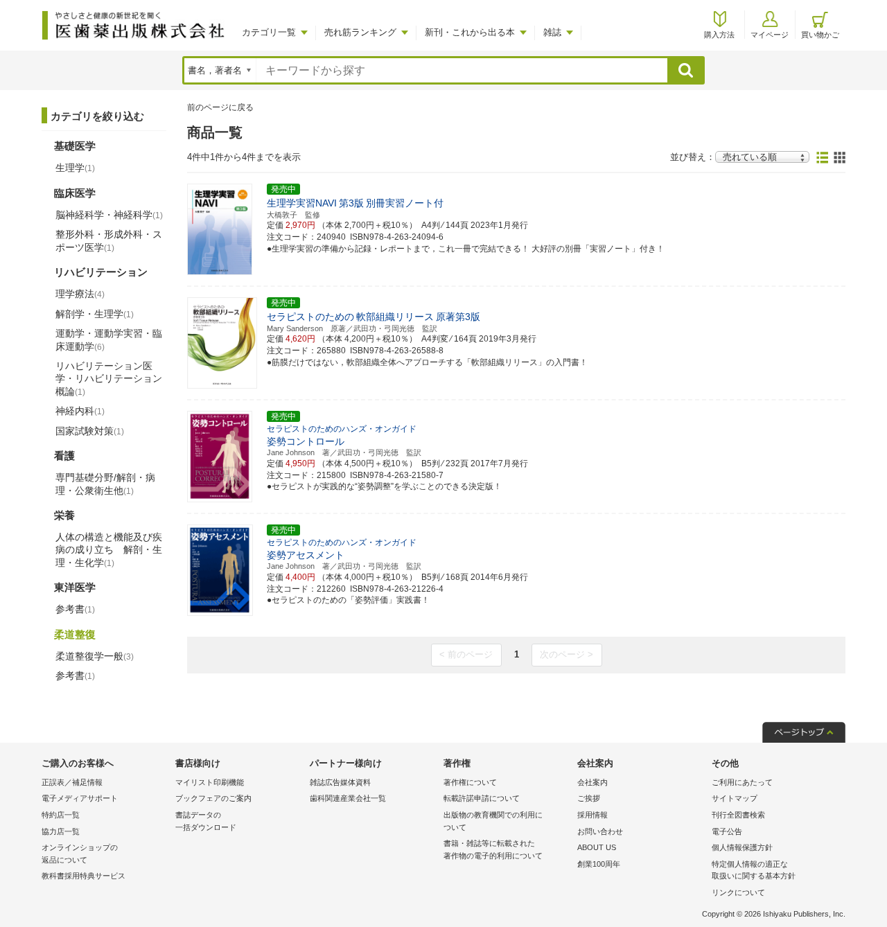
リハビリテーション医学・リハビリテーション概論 (108, 378)
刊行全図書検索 (738, 815)
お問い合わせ (600, 831)
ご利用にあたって (742, 782)
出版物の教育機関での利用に (493, 821)
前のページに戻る (220, 107)
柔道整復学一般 (94, 656)
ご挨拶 (588, 798)
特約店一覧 (61, 815)
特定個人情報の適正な (754, 870)
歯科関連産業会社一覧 (348, 798)
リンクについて (738, 892)
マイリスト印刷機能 (209, 782)
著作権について (470, 782)
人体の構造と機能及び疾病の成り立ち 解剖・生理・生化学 (108, 549)
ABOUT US (596, 847)
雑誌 (552, 32)
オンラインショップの (80, 853)
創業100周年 (598, 864)
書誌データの (205, 821)
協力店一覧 (61, 831)
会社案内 (592, 782)
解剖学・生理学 (94, 313)
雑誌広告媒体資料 (340, 782)
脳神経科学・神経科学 (109, 214)
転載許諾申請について (482, 798)
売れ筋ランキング (360, 32)
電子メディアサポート (80, 798)
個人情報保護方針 (742, 847)
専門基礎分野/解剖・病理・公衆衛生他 (105, 483)
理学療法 (80, 293)
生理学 (75, 167)
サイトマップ (734, 798)
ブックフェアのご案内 (213, 798)
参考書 (75, 609)
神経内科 (80, 410)
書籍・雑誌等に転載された (493, 849)
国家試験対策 (89, 430)
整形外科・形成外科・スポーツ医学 (108, 240)
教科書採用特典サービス (83, 876)
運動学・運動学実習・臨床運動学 (108, 339)
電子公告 (727, 831)
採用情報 (592, 815)
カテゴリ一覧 (269, 32)
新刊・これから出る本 (470, 32)
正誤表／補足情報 (72, 782)
